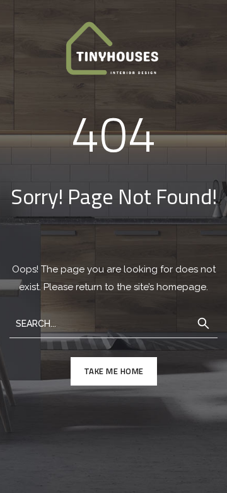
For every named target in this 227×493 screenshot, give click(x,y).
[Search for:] (113, 322)
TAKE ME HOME (114, 371)
